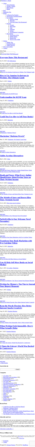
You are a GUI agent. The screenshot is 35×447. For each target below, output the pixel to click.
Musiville (12, 20)
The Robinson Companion (16, 32)
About (5, 3)
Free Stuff (5, 381)
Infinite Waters (13, 36)
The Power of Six (14, 35)
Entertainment (6, 378)
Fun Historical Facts (8, 383)
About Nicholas (11, 5)
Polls (4, 394)
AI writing (9, 268)
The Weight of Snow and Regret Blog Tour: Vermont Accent (15, 198)
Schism (12, 31)
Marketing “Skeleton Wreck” (12, 136)
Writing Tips (10, 42)
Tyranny (12, 25)
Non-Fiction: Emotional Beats (14, 16)
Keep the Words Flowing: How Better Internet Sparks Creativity (16, 307)
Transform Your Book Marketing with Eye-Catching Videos (16, 242)
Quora (5, 397)
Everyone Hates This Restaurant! (18, 22)
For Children (10, 18)
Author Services (11, 45)
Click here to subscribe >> (7, 429)
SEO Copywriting (8, 46)
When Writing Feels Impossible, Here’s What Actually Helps (16, 327)
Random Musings (12, 311)
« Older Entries (4, 363)
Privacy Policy (20, 436)
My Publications (11, 61)
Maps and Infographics (9, 386)
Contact (5, 48)
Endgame (12, 29)
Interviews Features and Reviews (11, 384)
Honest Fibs (13, 38)
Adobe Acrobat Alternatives (11, 156)
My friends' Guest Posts (20, 139)
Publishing (11, 100)
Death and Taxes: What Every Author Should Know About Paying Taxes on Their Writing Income (16, 177)
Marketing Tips (7, 12)
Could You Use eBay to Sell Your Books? (16, 117)
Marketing (10, 120)
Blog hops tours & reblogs (14, 203)
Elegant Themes (11, 445)
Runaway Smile (14, 19)
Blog (4, 10)
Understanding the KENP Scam (13, 97)
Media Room (10, 7)
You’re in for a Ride (15, 39)
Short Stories (10, 33)
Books (5, 13)
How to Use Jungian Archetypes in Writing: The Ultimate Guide (14, 76)
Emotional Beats (11, 44)
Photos (8, 9)
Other (8, 159)
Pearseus (9, 23)
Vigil (11, 28)
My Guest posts (7, 390)
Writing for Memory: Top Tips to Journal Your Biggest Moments (17, 285)
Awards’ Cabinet (11, 6)
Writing (5, 41)
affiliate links (21, 438)
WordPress (25, 445)
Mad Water (12, 26)
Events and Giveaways (9, 380)
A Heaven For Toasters (12, 15)
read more (2, 70)
